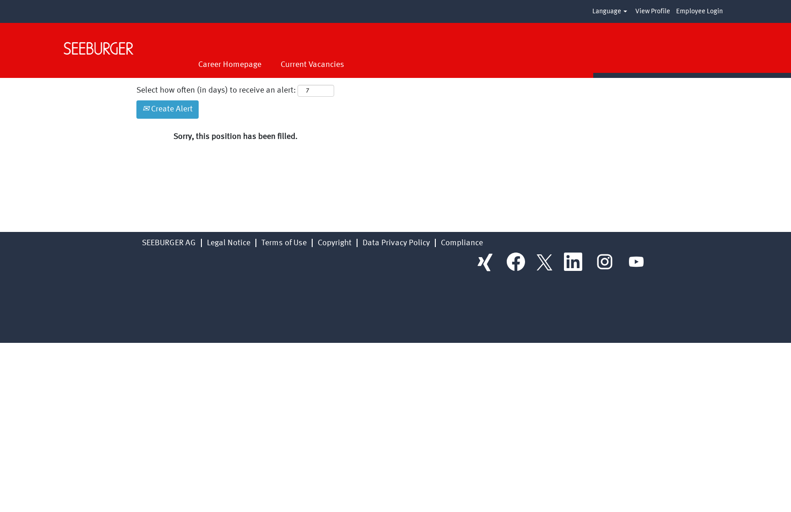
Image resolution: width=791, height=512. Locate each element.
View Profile (652, 11)
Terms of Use (284, 243)
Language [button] (607, 11)
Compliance (462, 243)
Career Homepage (229, 65)
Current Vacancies (312, 65)
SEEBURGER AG (169, 243)
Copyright (335, 243)
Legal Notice (228, 243)
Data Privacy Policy (396, 243)
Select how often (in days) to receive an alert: (216, 90)
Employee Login (699, 11)
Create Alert (171, 109)
